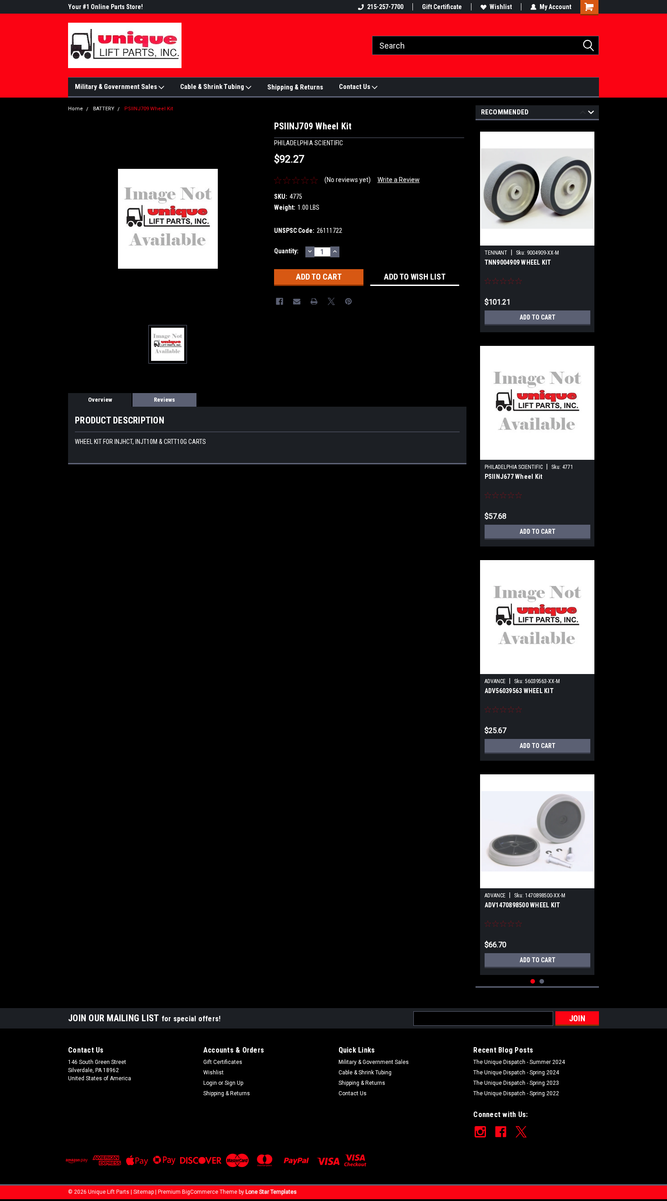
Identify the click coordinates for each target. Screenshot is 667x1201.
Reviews (164, 399)
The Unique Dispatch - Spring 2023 (516, 1083)
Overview (100, 399)
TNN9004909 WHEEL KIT (518, 262)
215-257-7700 (385, 6)
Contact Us (355, 87)
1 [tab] (532, 981)
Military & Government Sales (116, 87)
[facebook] (500, 1131)
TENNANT (496, 253)
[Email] (296, 301)
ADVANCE (495, 681)
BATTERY (103, 109)
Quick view (537, 238)
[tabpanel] (537, 228)
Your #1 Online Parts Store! (105, 6)
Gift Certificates (222, 1062)
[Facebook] (279, 301)
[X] (331, 301)
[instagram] (480, 1131)
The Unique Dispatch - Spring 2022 (516, 1093)
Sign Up (234, 1083)
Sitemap (143, 1192)
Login (210, 1083)
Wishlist (501, 6)
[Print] (314, 301)
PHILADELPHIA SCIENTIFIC (514, 467)
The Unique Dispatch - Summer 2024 (519, 1062)
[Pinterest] (348, 301)
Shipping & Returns (295, 87)
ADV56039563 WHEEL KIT (519, 690)
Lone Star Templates (271, 1192)
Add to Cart (537, 317)
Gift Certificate (442, 6)
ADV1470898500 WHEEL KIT (522, 905)
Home (75, 109)
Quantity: (286, 251)
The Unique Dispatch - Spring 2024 (516, 1072)
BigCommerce (200, 1192)
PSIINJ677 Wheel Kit (514, 476)
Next (591, 113)
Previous (582, 113)
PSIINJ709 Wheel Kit (148, 109)
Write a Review (399, 179)
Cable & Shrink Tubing (212, 87)
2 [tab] (541, 981)
